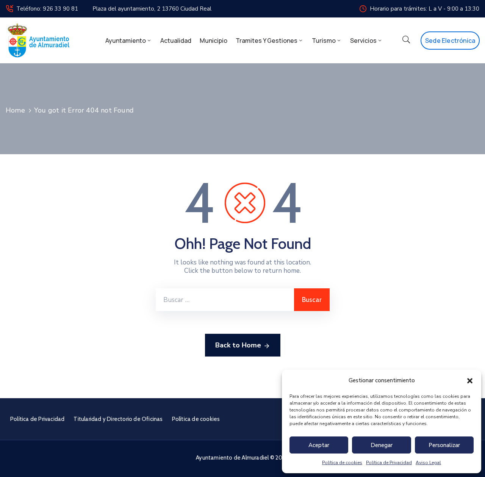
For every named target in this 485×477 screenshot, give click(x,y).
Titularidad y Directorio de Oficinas (118, 419)
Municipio (213, 40)
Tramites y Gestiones (266, 40)
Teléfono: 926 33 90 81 (47, 9)
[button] (470, 380)
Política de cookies (342, 463)
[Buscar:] (225, 299)
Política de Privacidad (389, 463)
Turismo (324, 40)
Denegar (382, 445)
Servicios (363, 40)
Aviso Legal (428, 463)
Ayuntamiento (125, 40)
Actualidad (175, 40)
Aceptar (318, 445)
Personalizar (444, 445)
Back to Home (238, 345)
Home (15, 110)
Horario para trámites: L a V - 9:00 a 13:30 (424, 9)
